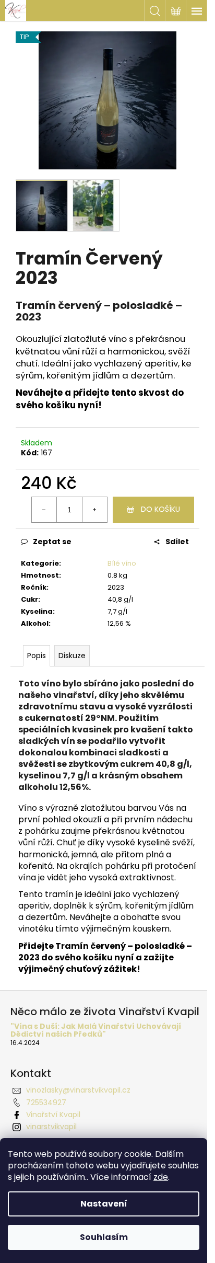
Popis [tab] (36, 655)
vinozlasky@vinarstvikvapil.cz (78, 1090)
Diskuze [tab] (72, 655)
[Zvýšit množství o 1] (94, 509)
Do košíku (160, 509)
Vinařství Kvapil (53, 1114)
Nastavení (103, 1204)
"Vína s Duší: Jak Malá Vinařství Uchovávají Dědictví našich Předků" (95, 1031)
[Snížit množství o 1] (44, 509)
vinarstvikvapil (51, 1126)
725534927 (46, 1102)
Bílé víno (122, 563)
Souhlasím (104, 1237)
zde (160, 1177)
